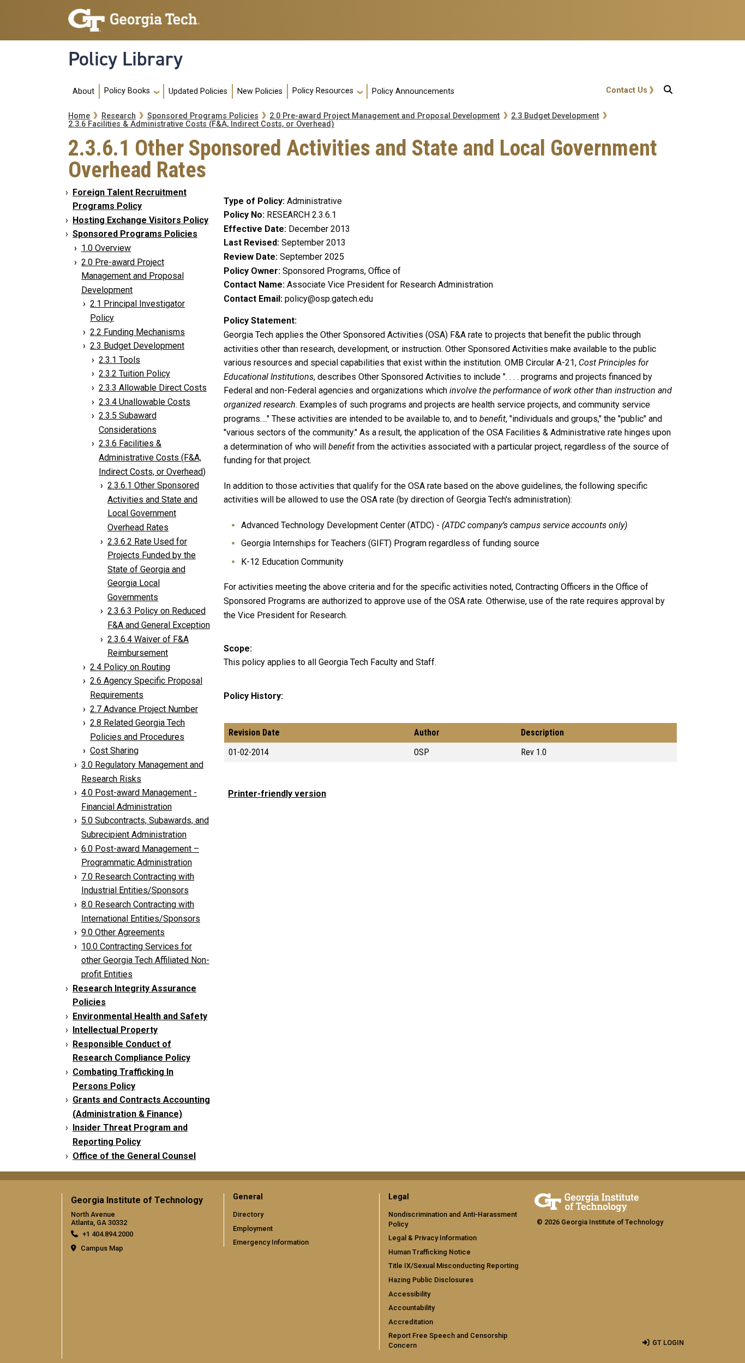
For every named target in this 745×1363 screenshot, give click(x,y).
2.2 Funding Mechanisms (137, 332)
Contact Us (626, 90)
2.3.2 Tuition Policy (134, 373)
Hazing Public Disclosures (430, 1280)
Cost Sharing (114, 750)
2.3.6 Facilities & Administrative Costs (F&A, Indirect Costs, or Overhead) (201, 124)
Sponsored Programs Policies (203, 116)
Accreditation (410, 1322)
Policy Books (127, 90)
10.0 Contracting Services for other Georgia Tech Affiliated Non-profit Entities (145, 960)
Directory (248, 1214)
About (83, 91)
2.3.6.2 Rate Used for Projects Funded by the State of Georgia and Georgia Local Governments (151, 569)
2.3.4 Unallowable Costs (144, 402)
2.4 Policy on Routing (130, 667)
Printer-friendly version (277, 793)
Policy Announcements (413, 91)
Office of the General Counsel (134, 1156)
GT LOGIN (668, 1342)
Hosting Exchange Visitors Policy (140, 220)
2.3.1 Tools (119, 360)
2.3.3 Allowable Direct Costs (153, 387)
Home (79, 116)
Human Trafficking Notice (429, 1252)
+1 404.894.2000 (107, 1234)
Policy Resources (322, 90)
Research (118, 116)
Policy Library (125, 59)
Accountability (411, 1308)
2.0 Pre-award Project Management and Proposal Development (384, 116)
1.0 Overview (106, 248)
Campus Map (102, 1248)
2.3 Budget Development (555, 116)
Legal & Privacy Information (432, 1238)
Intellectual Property (115, 1030)
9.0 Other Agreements (123, 932)
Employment (253, 1228)
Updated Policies (198, 91)
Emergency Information (271, 1242)
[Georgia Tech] (586, 1201)
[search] (668, 91)
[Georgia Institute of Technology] (134, 15)
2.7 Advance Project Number (144, 709)
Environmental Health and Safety (140, 1016)
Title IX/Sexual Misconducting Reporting (453, 1266)
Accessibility (409, 1294)
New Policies (260, 91)
